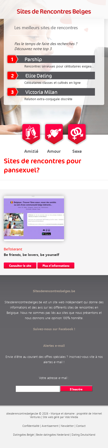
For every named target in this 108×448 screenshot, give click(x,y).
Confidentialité (30, 426)
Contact (81, 426)
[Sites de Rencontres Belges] (54, 12)
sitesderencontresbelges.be (22, 413)
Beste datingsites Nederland (52, 434)
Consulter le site (20, 266)
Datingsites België (23, 434)
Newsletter (67, 426)
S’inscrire (76, 389)
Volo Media (71, 417)
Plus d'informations (55, 266)
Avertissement (50, 426)
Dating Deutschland (83, 434)
